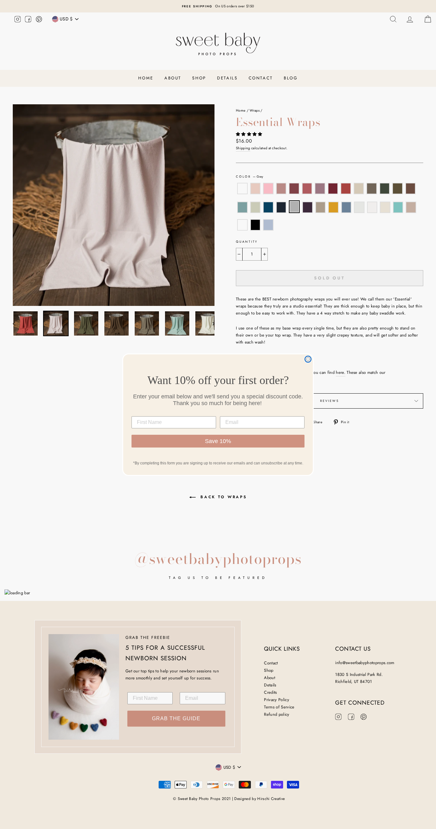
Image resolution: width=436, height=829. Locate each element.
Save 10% (218, 441)
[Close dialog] (308, 359)
